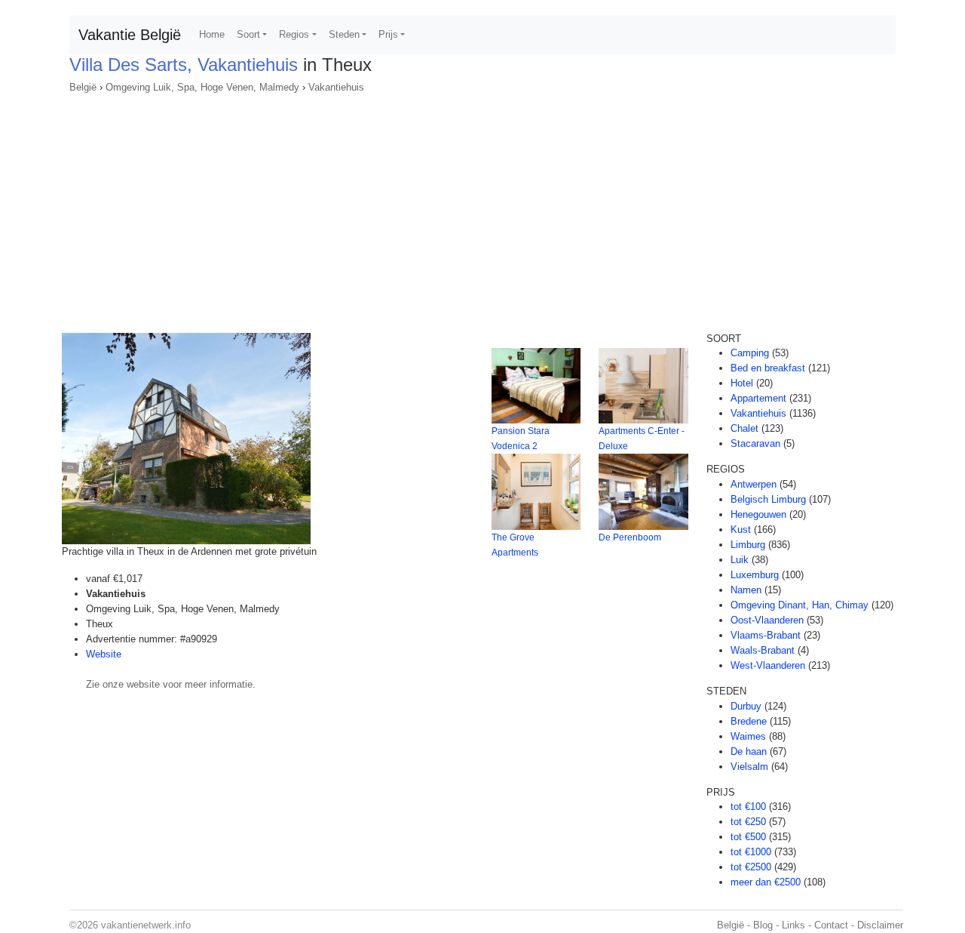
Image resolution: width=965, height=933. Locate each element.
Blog (763, 925)
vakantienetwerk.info (146, 925)
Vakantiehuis (336, 87)
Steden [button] (344, 34)
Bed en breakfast (768, 368)
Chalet (744, 428)
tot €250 (748, 821)
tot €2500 (751, 867)
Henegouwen (758, 514)
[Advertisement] (482, 208)
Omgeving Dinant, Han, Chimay (799, 605)
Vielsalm (749, 766)
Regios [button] (294, 34)
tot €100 (748, 806)
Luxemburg (755, 574)
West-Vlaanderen (768, 665)
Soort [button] (248, 34)
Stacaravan (755, 443)
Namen (746, 590)
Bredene (749, 721)
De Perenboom (630, 537)
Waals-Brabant (763, 650)
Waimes (748, 736)
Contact (831, 925)
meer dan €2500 (766, 882)
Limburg (748, 544)
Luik (740, 559)
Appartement (758, 398)
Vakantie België (129, 34)
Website (103, 654)
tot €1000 (751, 852)
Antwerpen (754, 484)
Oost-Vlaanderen (767, 620)
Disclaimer (880, 925)
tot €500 (748, 836)
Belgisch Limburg (768, 499)
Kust (741, 529)
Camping (750, 353)
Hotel (742, 383)
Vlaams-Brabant (766, 635)
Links (793, 925)
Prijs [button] (388, 34)
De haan (749, 751)
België (82, 87)
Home (212, 34)
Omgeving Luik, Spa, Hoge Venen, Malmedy (202, 87)
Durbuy (746, 706)
